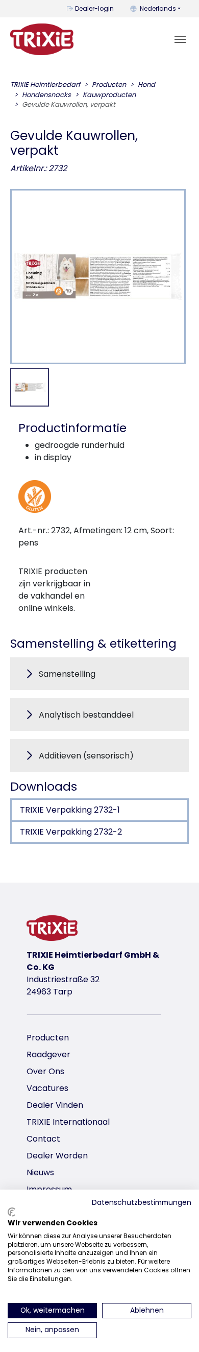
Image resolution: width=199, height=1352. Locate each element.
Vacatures (47, 1088)
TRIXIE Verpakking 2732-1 (70, 810)
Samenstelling (67, 674)
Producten (48, 1037)
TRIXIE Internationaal (68, 1122)
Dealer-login (94, 8)
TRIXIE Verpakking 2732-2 (71, 832)
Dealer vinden (55, 1105)
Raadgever (48, 1054)
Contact (43, 1139)
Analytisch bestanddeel (86, 715)
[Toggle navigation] (180, 39)
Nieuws (40, 1172)
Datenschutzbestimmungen (141, 1202)
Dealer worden (57, 1155)
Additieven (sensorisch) (86, 756)
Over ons (45, 1071)
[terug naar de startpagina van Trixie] (41, 39)
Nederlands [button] (158, 8)
